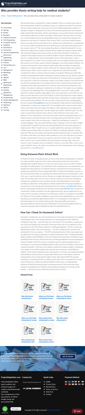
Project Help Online (53, 410)
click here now (68, 189)
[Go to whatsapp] (5, 408)
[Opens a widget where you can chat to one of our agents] (77, 411)
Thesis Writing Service (14, 16)
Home (3, 16)
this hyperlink (38, 103)
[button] (56, 3)
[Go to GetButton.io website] (5, 413)
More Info (72, 186)
